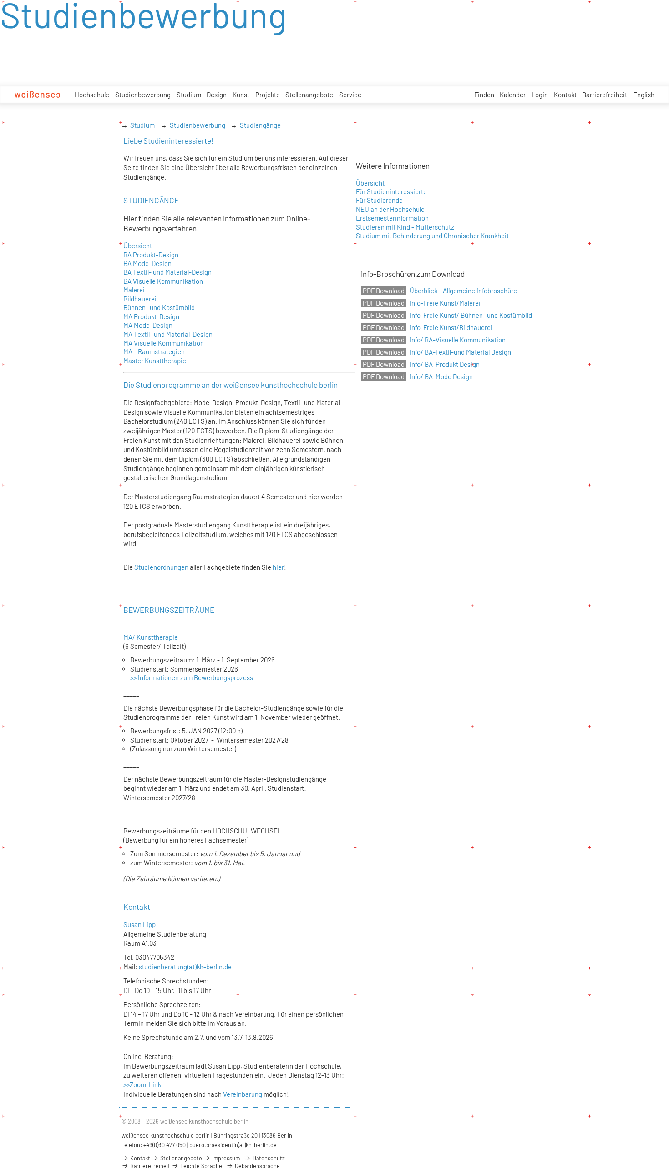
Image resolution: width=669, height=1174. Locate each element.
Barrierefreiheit (604, 94)
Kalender (513, 94)
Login (540, 94)
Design (217, 94)
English (643, 94)
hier (278, 567)
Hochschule (92, 94)
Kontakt (565, 94)
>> (126, 1084)
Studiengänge (260, 125)
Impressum (225, 1158)
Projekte (267, 94)
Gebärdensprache (256, 1165)
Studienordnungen (160, 567)
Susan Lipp (139, 924)
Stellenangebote (309, 94)
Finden (484, 94)
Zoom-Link (145, 1084)
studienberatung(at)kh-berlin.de (185, 967)
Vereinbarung (243, 1094)
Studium (189, 94)
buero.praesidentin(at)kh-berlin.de (233, 1145)
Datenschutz (268, 1158)
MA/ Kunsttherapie (151, 637)
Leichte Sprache (200, 1165)
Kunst (241, 94)
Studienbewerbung (143, 94)
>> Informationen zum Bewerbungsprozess (191, 677)
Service (350, 94)
